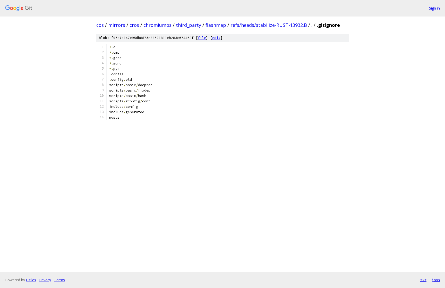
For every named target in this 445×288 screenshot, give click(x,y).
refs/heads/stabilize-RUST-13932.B (268, 25)
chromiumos (157, 25)
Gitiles (31, 279)
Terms (59, 279)
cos (100, 25)
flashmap (216, 25)
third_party (188, 25)
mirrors (116, 25)
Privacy (45, 279)
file (202, 38)
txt (423, 279)
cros (134, 25)
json (436, 279)
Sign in (434, 8)
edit (216, 38)
